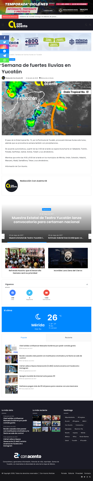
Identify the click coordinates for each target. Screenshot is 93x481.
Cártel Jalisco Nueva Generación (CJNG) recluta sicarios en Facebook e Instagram (49, 367)
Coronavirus (79, 425)
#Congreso (81, 417)
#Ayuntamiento (70, 417)
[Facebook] (4, 37)
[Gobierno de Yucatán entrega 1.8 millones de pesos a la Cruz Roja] (56, 417)
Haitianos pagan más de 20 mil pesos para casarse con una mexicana (48, 386)
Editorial (71, 473)
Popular (24, 337)
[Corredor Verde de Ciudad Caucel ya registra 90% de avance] (56, 423)
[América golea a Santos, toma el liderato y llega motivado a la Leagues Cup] (56, 429)
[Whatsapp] (4, 60)
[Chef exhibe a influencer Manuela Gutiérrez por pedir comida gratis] (11, 349)
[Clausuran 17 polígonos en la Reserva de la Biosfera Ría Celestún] (37, 429)
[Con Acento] (18, 24)
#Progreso (76, 421)
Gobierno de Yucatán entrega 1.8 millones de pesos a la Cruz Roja (43, 16)
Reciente (68, 337)
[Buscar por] (90, 25)
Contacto (87, 473)
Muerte (67, 433)
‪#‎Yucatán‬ (83, 440)
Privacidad (79, 473)
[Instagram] (4, 46)
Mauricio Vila (79, 429)
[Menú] (3, 25)
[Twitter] (4, 42)
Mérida (83, 433)
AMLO (84, 421)
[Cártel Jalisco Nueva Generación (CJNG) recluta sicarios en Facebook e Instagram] (11, 369)
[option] (46, 220)
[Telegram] (4, 55)
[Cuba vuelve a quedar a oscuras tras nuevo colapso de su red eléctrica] (37, 417)
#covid (67, 421)
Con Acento (68, 425)
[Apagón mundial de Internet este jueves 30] (11, 379)
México (67, 436)
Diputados (68, 429)
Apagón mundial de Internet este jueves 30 (37, 376)
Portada (64, 473)
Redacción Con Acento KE (14, 78)
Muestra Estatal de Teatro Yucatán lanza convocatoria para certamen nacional (46, 219)
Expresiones (46, 209)
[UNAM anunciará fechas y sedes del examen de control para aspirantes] (46, 429)
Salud (67, 440)
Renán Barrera (84, 436)
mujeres (75, 433)
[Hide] (1, 65)
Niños (74, 436)
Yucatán (11, 54)
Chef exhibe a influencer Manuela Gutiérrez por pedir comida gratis (47, 346)
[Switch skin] (86, 25)
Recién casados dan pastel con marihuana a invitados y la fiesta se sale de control (50, 357)
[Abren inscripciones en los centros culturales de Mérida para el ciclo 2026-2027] (37, 423)
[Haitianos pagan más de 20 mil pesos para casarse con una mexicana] (11, 389)
